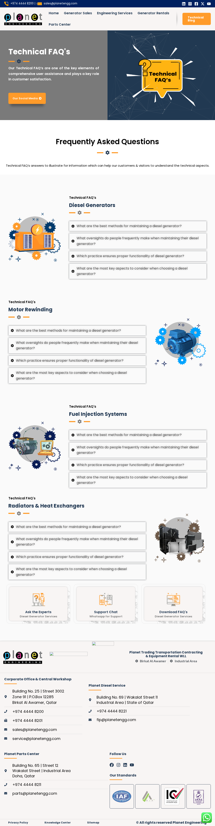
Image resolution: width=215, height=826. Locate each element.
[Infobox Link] (38, 604)
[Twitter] (203, 4)
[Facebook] (196, 4)
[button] (196, 19)
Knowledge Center (58, 822)
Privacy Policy (18, 822)
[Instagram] (190, 4)
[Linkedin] (184, 4)
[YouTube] (209, 4)
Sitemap (93, 822)
